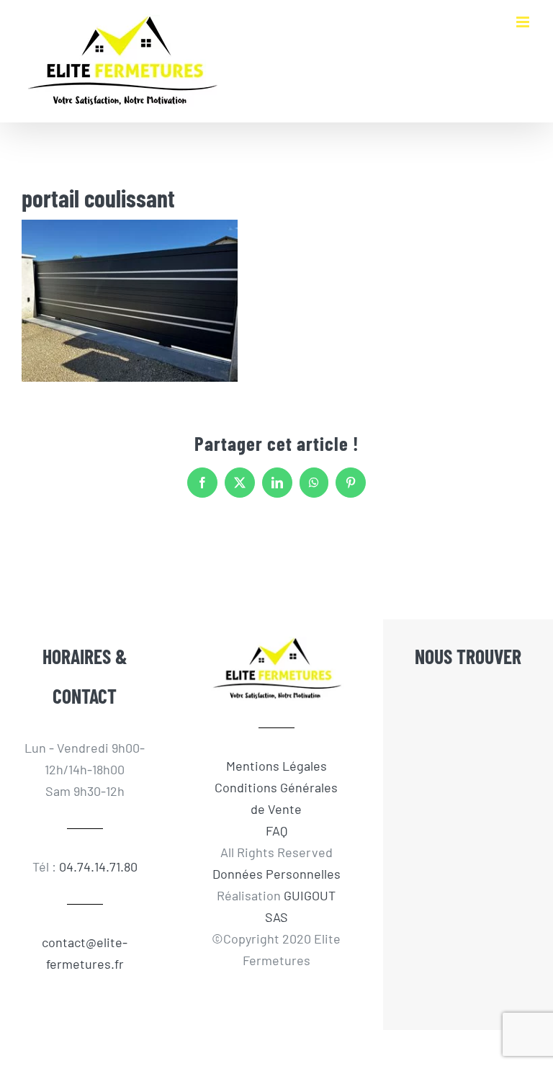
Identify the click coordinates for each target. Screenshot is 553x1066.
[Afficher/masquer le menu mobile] (523, 22)
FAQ (276, 830)
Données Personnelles (276, 874)
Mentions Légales (276, 766)
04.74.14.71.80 (98, 866)
